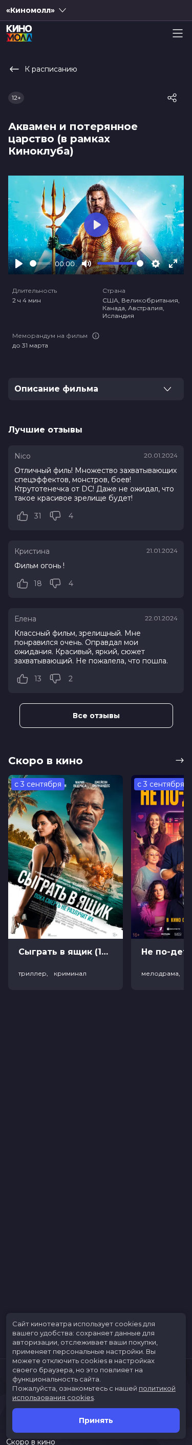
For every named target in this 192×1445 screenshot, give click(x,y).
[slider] (40, 263)
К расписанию (51, 69)
